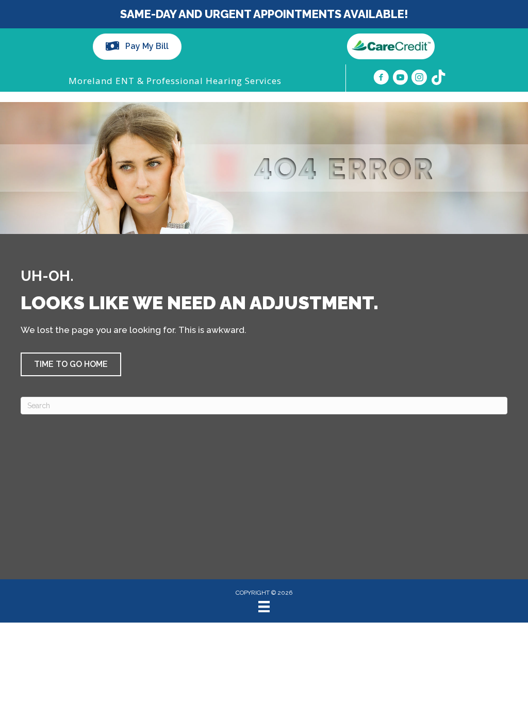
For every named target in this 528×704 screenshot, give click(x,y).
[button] (71, 364)
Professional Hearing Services (214, 81)
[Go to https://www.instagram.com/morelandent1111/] (419, 79)
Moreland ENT (102, 81)
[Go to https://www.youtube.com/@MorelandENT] (400, 79)
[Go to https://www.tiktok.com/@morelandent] (438, 78)
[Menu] (264, 606)
